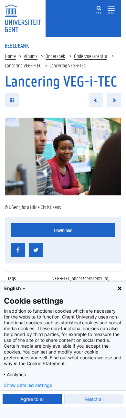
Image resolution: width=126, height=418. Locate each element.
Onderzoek (55, 55)
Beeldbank (17, 45)
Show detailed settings (28, 385)
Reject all (93, 399)
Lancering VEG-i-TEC (23, 65)
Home (10, 55)
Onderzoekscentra (90, 55)
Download (63, 230)
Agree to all (32, 399)
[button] (111, 9)
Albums (30, 55)
